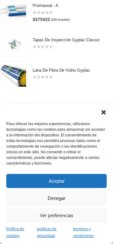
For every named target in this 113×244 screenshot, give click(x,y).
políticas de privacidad (46, 232)
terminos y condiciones (83, 232)
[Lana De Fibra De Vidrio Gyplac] (13, 74)
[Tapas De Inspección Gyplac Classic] (13, 43)
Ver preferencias (56, 215)
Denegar (56, 198)
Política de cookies (15, 232)
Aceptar (57, 181)
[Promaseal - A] (13, 13)
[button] (103, 112)
